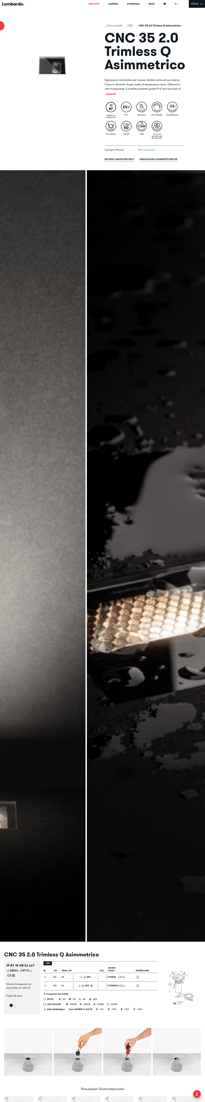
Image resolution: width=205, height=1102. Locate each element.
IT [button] (176, 3)
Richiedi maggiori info (119, 159)
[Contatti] (165, 4)
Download (133, 3)
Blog (152, 3)
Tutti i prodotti (114, 25)
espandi (111, 93)
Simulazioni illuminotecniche (158, 159)
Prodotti (94, 3)
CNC (130, 25)
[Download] (137, 977)
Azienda (113, 3)
